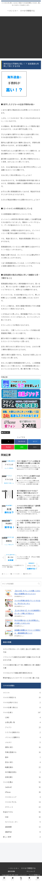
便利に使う (6, 432)
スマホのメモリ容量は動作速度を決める (17, 673)
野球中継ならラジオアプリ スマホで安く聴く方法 (21, 678)
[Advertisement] (21, 37)
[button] (34, 447)
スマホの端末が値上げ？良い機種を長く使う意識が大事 (22, 666)
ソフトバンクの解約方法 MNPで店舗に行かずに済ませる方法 (21, 658)
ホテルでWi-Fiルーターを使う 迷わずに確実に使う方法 (21, 650)
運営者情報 (11, 871)
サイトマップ (31, 871)
